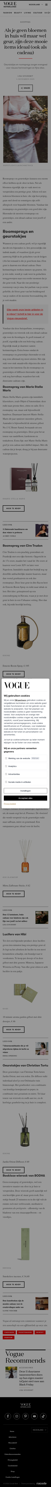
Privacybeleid (10, 803)
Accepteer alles (25, 798)
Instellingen (25, 791)
